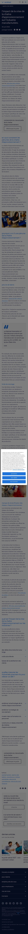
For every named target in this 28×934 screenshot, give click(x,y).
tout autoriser (14, 481)
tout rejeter (14, 477)
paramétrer (14, 473)
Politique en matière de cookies (18, 469)
